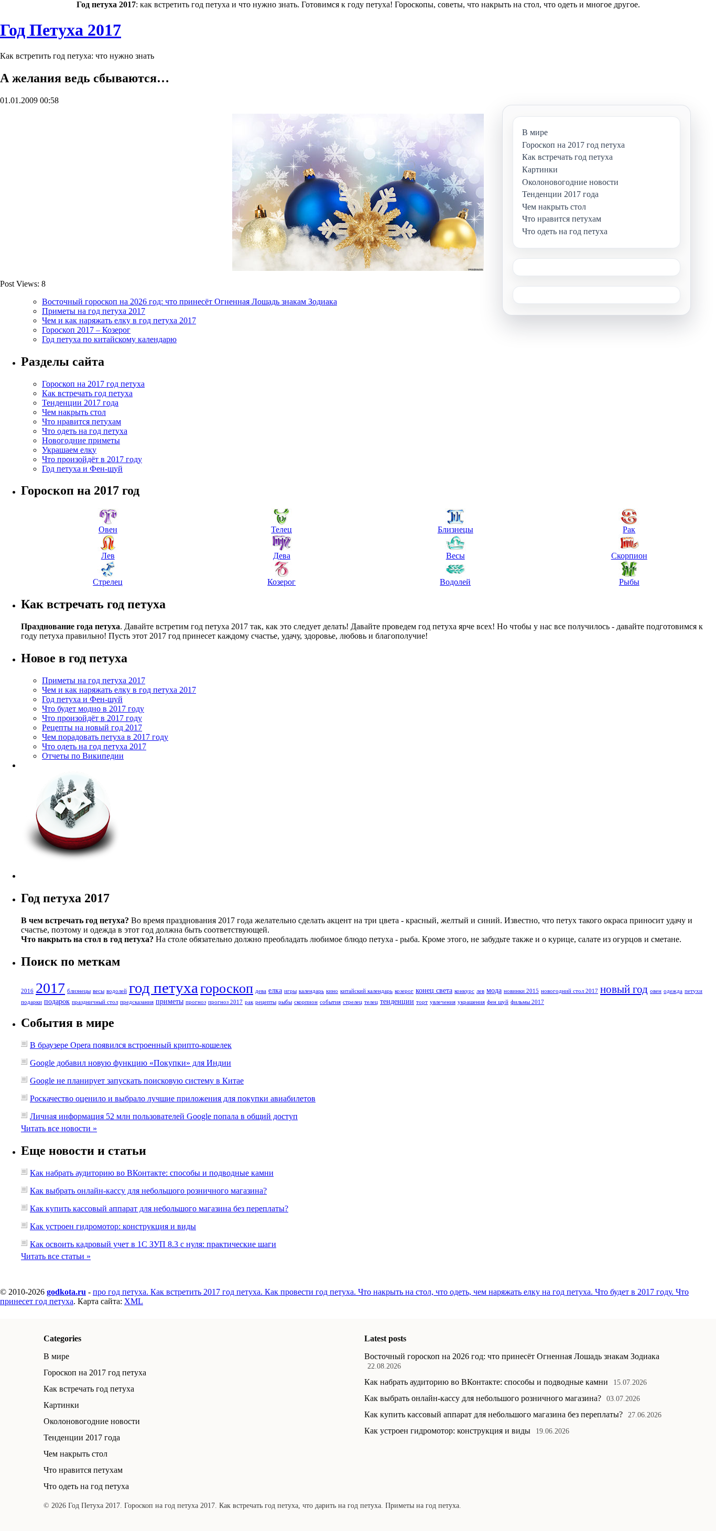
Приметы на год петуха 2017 (93, 311)
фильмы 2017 (527, 1002)
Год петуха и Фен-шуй (82, 468)
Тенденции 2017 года (80, 402)
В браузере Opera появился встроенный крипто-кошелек (131, 1045)
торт (422, 1002)
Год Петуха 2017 (60, 29)
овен (655, 991)
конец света (434, 990)
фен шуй (497, 1002)
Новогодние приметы (81, 440)
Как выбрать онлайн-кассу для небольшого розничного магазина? (148, 1190)
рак (249, 1002)
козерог (404, 991)
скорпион (306, 1002)
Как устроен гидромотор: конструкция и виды (113, 1226)
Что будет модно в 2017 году (93, 708)
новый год (624, 989)
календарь (311, 991)
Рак (629, 529)
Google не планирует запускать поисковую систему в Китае (137, 1080)
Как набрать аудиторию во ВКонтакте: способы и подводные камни (152, 1172)
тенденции (397, 1001)
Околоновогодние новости (92, 1421)
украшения (471, 1002)
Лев (108, 555)
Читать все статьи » (56, 1256)
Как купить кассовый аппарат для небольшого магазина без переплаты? (159, 1208)
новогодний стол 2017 (569, 991)
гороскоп (226, 988)
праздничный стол (95, 1002)
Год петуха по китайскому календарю (109, 339)
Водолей (455, 581)
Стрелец (108, 581)
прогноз (196, 1002)
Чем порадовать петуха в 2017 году (105, 736)
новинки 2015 (521, 991)
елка (275, 990)
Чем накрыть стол (74, 412)
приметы (169, 1001)
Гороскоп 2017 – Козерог (86, 329)
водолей (116, 991)
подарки (31, 1002)
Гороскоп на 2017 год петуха (93, 383)
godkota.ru (66, 1291)
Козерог (281, 581)
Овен (108, 529)
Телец (281, 529)
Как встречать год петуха (87, 393)
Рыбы (629, 581)
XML (133, 1301)
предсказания (137, 1002)
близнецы (79, 991)
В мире (56, 1356)
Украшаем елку (69, 449)
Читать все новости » (59, 1128)
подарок (57, 1001)
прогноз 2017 (225, 1002)
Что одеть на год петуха (84, 431)
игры (290, 991)
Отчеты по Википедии (83, 755)
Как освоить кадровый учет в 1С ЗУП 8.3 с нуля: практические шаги (153, 1244)
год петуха (163, 987)
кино (332, 991)
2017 (50, 988)
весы (98, 991)
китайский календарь (366, 991)
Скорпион (629, 555)
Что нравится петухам (81, 421)
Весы (455, 555)
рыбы (285, 1002)
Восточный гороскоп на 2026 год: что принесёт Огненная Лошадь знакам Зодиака (189, 301)
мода (494, 990)
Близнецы (455, 529)
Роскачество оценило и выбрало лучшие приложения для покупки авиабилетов (173, 1098)
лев (480, 991)
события (330, 1002)
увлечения (442, 1002)
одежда (673, 991)
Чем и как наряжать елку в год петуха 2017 (119, 320)
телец (371, 1002)
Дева (281, 555)
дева (260, 991)
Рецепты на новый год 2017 (92, 727)
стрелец (352, 1002)
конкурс (464, 991)
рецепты (265, 1002)
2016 (27, 991)
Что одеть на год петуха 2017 (94, 746)
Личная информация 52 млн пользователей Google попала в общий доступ (164, 1116)
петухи (693, 991)
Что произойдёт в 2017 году (92, 459)
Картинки (61, 1405)
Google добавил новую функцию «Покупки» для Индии (130, 1062)
